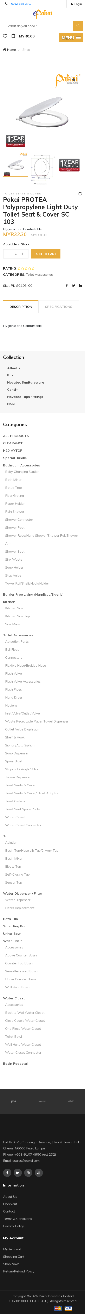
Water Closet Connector (23, 825)
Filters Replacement (19, 908)
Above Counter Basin (21, 955)
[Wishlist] (5, 36)
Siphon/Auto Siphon (19, 745)
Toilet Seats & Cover (20, 785)
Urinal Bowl (12, 933)
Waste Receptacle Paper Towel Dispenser (36, 721)
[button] (71, 37)
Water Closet (15, 817)
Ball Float (12, 649)
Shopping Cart (13, 1256)
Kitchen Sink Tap (17, 616)
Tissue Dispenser (18, 777)
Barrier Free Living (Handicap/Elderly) (33, 594)
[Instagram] (28, 1173)
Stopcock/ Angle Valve (22, 769)
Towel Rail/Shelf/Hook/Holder (27, 583)
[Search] (78, 26)
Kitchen (9, 602)
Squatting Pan (14, 926)
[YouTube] (39, 1173)
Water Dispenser (17, 900)
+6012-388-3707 (20, 4)
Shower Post (15, 527)
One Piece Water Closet (23, 1028)
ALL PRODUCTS (16, 436)
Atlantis (13, 368)
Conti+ (12, 389)
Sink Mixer (12, 624)
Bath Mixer (13, 480)
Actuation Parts (17, 641)
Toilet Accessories (18, 635)
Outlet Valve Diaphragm (22, 729)
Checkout (10, 1204)
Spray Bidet (13, 761)
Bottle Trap (13, 487)
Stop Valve (13, 575)
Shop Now (11, 1264)
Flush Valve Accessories (23, 681)
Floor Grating (14, 495)
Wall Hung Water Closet (23, 1044)
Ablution (11, 842)
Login (78, 4)
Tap (6, 836)
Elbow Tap (13, 866)
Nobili (11, 404)
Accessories (14, 947)
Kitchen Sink (14, 608)
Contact (9, 1211)
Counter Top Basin (19, 963)
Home (11, 49)
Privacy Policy (13, 1226)
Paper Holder (15, 503)
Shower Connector (19, 519)
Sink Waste (13, 559)
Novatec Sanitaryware (25, 382)
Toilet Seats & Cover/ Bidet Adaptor (31, 793)
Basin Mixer (13, 858)
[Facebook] (7, 1173)
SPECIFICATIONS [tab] (58, 307)
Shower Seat (15, 551)
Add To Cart (45, 254)
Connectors (13, 657)
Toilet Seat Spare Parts (22, 809)
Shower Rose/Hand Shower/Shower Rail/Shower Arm (41, 539)
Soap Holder (14, 567)
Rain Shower (14, 511)
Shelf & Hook (15, 737)
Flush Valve (13, 673)
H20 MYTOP (12, 450)
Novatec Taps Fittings (25, 397)
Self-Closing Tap (17, 874)
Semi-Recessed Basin (21, 971)
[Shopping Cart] (13, 36)
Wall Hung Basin (17, 987)
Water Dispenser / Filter (22, 893)
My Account (12, 1249)
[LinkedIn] (18, 1173)
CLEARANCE (13, 443)
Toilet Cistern (15, 801)
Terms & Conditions (17, 1219)
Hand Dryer (13, 697)
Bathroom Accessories (21, 465)
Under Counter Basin (20, 979)
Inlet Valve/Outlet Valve (22, 713)
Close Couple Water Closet (25, 1020)
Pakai (11, 375)
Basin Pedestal (15, 1063)
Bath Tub (10, 919)
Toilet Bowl (13, 1036)
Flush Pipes (13, 689)
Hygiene (11, 705)
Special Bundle (15, 458)
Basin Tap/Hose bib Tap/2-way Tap (31, 850)
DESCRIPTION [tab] (20, 307)
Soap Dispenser (16, 753)
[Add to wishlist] (80, 194)
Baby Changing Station (22, 472)
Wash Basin (12, 941)
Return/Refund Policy (18, 1271)
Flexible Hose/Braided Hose (25, 665)
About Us (10, 1196)
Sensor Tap (13, 882)
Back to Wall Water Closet (25, 1012)
